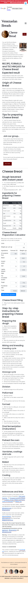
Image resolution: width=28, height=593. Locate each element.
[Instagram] (21, 571)
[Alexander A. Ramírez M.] (6, 571)
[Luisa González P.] (16, 571)
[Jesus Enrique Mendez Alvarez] (11, 571)
